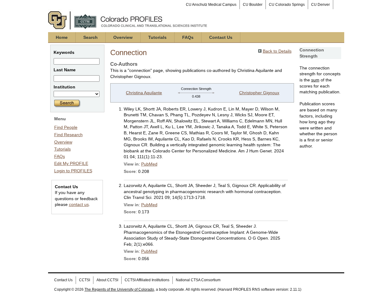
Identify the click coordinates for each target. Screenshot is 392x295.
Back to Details (277, 51)
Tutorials (157, 37)
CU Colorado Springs (287, 4)
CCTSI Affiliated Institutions (147, 280)
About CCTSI (107, 280)
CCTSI (84, 280)
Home (62, 37)
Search (90, 37)
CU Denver (320, 4)
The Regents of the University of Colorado (119, 289)
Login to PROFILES (73, 170)
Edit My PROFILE (71, 163)
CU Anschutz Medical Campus (211, 4)
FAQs (188, 37)
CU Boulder (252, 4)
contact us (79, 204)
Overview (123, 37)
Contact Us (220, 37)
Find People (65, 127)
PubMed (149, 164)
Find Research (68, 134)
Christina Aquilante (144, 92)
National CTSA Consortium (198, 280)
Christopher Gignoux (259, 92)
